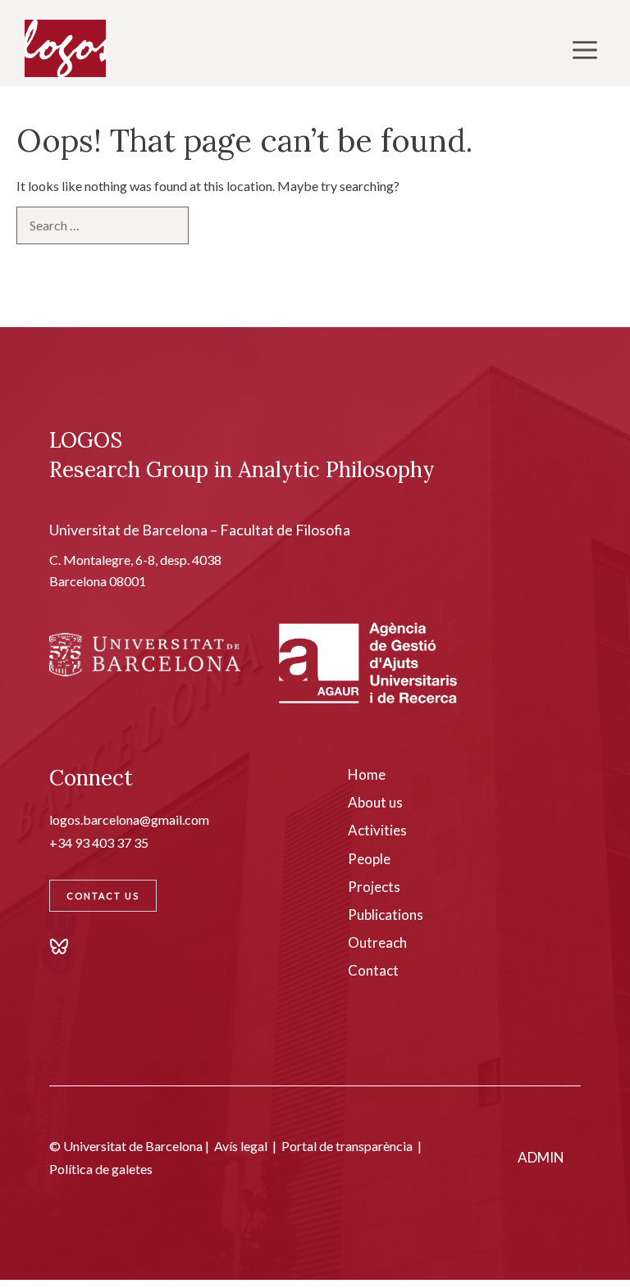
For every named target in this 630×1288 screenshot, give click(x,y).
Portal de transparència (347, 1146)
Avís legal (240, 1146)
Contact (373, 970)
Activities (377, 830)
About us (375, 802)
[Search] (215, 225)
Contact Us (102, 895)
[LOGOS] (65, 49)
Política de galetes (101, 1168)
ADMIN (541, 1157)
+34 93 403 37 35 (98, 842)
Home (367, 774)
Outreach (377, 942)
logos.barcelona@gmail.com (129, 819)
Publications (385, 914)
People (369, 858)
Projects (374, 886)
